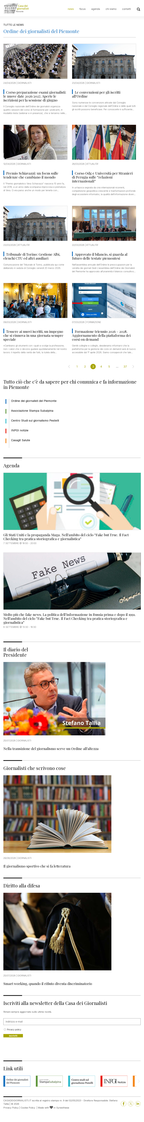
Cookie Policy (28, 1107)
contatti (126, 8)
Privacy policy (14, 1029)
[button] (139, 1081)
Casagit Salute (20, 440)
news (71, 8)
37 (125, 366)
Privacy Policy (11, 1107)
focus (82, 8)
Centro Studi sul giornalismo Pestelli (35, 420)
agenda (95, 8)
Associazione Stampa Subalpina (32, 410)
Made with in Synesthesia (53, 1107)
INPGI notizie (19, 430)
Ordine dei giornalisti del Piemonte (34, 401)
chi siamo (111, 8)
